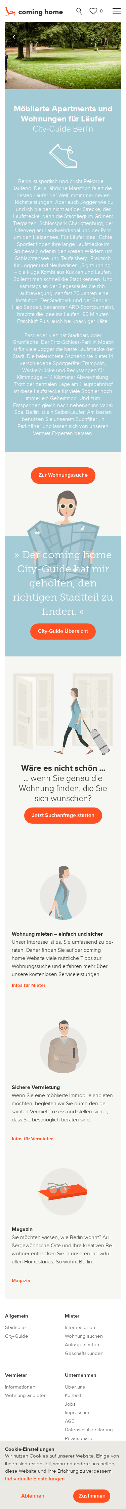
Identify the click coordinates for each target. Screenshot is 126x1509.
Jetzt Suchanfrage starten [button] (63, 815)
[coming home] (37, 11)
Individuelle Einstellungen (35, 1478)
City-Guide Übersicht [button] (63, 631)
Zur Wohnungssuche (63, 475)
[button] (13, 37)
